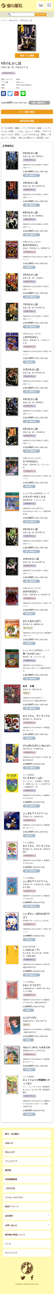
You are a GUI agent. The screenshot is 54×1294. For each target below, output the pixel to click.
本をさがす (40, 14)
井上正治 (35, 953)
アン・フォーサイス (31, 1087)
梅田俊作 (37, 624)
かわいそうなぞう (32, 985)
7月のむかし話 (30, 304)
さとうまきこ (28, 781)
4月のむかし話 (30, 529)
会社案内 (9, 1216)
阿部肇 (38, 216)
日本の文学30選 (29, 947)
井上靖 (25, 953)
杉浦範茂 (28, 787)
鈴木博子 (39, 532)
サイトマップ (11, 1253)
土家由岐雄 (27, 988)
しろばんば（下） (32, 950)
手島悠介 (26, 817)
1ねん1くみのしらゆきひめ (36, 1047)
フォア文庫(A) (28, 843)
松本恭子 (39, 186)
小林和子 (39, 988)
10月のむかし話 (31, 559)
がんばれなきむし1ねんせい (37, 745)
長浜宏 (36, 719)
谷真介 (4, 67)
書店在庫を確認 (27, 121)
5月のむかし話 (30, 429)
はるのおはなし (31, 591)
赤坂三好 (35, 689)
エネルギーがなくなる (34, 496)
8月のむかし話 (30, 212)
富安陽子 (38, 781)
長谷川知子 (40, 1021)
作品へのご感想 (27, 55)
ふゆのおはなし (31, 337)
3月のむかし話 (30, 274)
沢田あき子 (21, 67)
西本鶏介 (33, 248)
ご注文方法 (10, 1188)
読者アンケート (12, 1206)
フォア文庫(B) (28, 775)
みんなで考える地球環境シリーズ (36, 493)
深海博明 (26, 500)
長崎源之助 (27, 1021)
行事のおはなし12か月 (32, 242)
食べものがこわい (32, 653)
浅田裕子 (44, 248)
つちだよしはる (40, 921)
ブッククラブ (11, 1161)
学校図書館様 (11, 1179)
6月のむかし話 (30, 153)
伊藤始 (29, 956)
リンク (8, 1244)
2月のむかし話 (30, 399)
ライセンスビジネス (14, 1197)
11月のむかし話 (31, 369)
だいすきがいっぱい (33, 778)
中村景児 (37, 749)
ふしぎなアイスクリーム (35, 813)
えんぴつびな (29, 1017)
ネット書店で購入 (27, 112)
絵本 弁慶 (28, 686)
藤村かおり (30, 784)
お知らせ (9, 1143)
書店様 (8, 1170)
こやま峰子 (43, 784)
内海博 (38, 156)
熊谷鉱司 (46, 1087)
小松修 (38, 278)
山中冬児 (39, 1051)
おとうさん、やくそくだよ (36, 716)
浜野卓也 (26, 749)
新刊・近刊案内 (12, 1134)
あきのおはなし (31, 245)
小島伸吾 (39, 432)
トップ (3, 20)
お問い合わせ (11, 1225)
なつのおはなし (31, 461)
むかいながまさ (32, 1090)
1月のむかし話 (30, 182)
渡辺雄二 (26, 657)
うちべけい (45, 465)
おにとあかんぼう (32, 621)
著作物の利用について (15, 1235)
